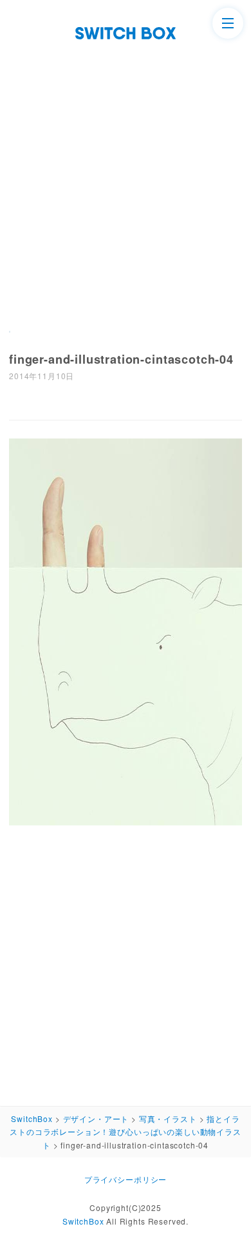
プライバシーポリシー (125, 1179)
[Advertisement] (125, 171)
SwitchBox (83, 1221)
